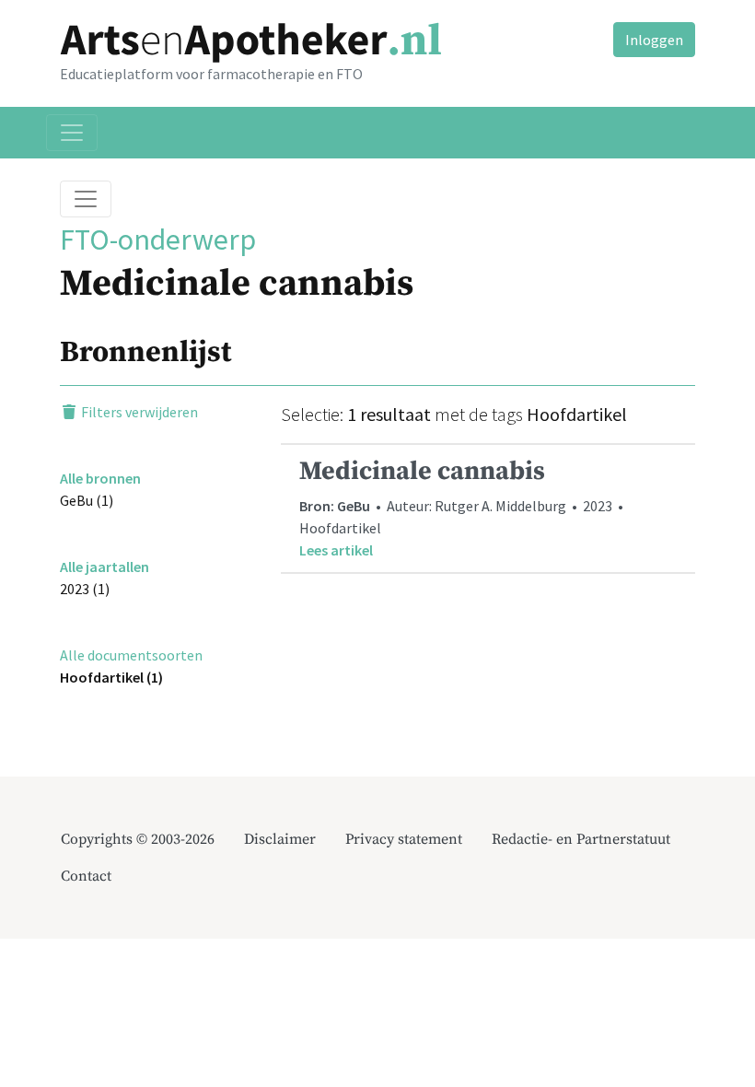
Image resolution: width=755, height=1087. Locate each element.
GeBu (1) (86, 500)
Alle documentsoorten (131, 655)
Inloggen (654, 39)
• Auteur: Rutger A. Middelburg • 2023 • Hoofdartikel (462, 507)
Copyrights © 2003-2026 (138, 839)
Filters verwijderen (138, 412)
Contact (86, 876)
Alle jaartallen (104, 566)
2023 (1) (85, 588)
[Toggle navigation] (72, 132)
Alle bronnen (100, 478)
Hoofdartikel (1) (111, 677)
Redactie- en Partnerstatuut (581, 839)
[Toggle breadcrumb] (85, 199)
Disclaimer (280, 839)
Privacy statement (403, 839)
